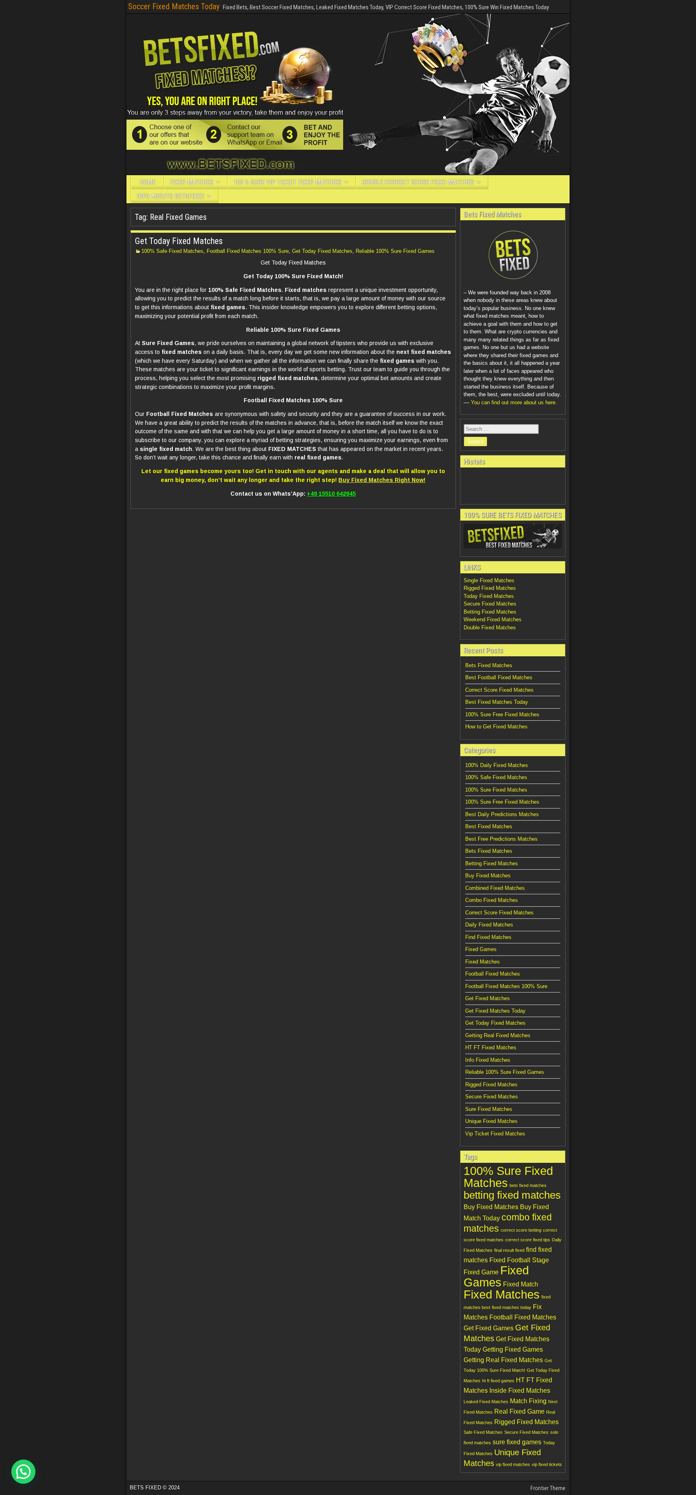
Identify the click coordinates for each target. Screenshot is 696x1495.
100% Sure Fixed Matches (496, 790)
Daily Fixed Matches (489, 925)
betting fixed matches (512, 1195)
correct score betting (521, 1230)
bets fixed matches (528, 1185)
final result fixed (509, 1250)
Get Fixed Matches (487, 998)
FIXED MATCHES (191, 182)
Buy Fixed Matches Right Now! (381, 480)
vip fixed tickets (547, 1464)
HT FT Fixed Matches (490, 1047)
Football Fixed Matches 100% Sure (248, 251)
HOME (147, 182)
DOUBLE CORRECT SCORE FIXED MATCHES (418, 182)
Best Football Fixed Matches (498, 677)
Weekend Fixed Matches (493, 619)
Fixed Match (520, 1284)
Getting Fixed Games (513, 1349)
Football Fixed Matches (492, 974)
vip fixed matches (513, 1464)
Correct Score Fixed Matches (499, 690)
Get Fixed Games (489, 1328)
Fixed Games (481, 949)
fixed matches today (511, 1307)
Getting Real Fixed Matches (497, 1035)
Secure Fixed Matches (490, 604)
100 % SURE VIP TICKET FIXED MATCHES (288, 182)
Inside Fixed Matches (519, 1390)
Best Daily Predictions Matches (502, 814)
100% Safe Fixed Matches (172, 251)
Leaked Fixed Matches (486, 1401)
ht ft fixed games (498, 1380)
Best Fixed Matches (488, 826)
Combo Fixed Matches (491, 900)
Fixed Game (481, 1272)
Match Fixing (528, 1400)
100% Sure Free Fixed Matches (502, 714)
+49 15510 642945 (331, 493)
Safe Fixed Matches (483, 1432)
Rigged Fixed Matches (490, 588)
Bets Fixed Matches (488, 665)
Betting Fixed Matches (490, 612)
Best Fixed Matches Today (496, 702)
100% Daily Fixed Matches (496, 765)
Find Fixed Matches (488, 937)
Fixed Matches (482, 962)
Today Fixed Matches (489, 596)
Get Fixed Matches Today (495, 1011)
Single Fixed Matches (489, 580)
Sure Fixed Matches (488, 1109)
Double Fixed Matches (490, 627)
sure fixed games (517, 1441)
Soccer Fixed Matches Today (174, 6)
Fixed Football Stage (519, 1259)
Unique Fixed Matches (491, 1121)
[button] (23, 1472)
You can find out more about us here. (514, 402)
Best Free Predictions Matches (501, 839)
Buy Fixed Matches (488, 876)
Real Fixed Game (519, 1411)
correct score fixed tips (527, 1239)
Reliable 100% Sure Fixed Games (395, 251)
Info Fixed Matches (487, 1060)
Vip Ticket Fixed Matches (495, 1134)
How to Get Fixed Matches (496, 727)
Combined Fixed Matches (495, 888)
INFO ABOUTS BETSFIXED (170, 196)
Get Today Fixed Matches (179, 241)
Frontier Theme (548, 1488)
